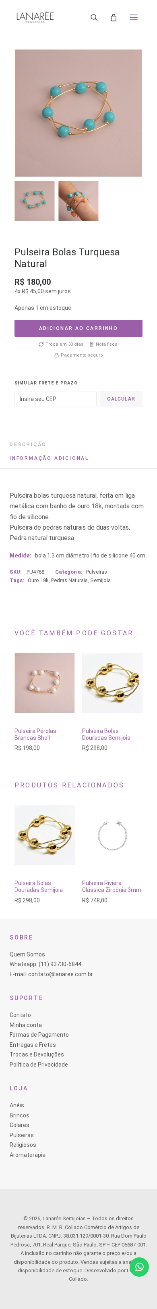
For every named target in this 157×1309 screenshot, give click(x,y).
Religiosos (23, 1145)
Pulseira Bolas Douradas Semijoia (106, 734)
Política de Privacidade (39, 1064)
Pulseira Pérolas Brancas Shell (35, 734)
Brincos (19, 1115)
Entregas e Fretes (33, 1045)
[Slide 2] (78, 201)
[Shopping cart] (113, 17)
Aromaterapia (27, 1155)
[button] (134, 17)
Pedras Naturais (69, 580)
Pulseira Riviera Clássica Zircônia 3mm (111, 886)
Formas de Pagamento (39, 1034)
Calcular (121, 399)
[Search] (94, 17)
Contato (20, 1015)
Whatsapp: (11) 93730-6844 (45, 964)
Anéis (17, 1105)
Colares (19, 1125)
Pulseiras (96, 572)
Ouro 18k (38, 580)
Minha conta (26, 1025)
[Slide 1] (34, 201)
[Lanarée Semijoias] (35, 17)
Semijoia (100, 580)
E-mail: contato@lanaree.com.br (51, 974)
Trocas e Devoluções (37, 1054)
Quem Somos (27, 954)
